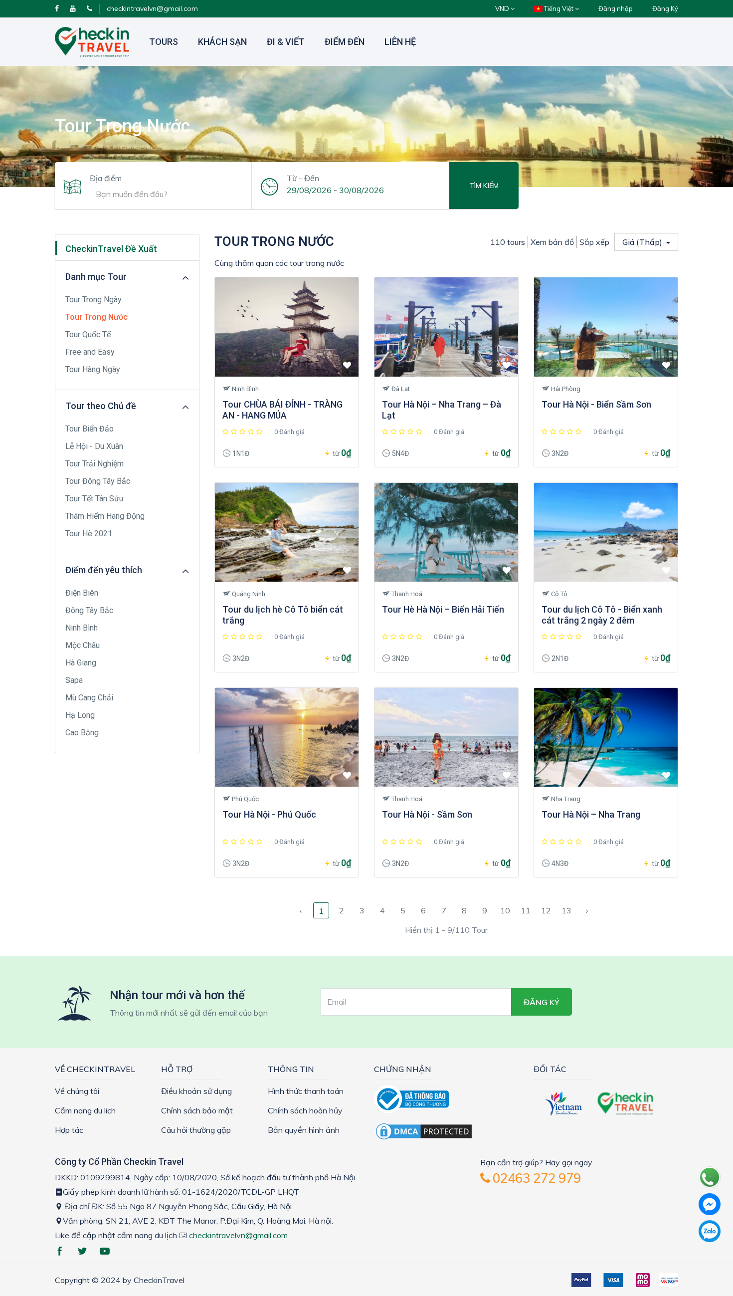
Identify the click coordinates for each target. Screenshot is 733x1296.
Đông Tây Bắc (89, 610)
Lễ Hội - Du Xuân (94, 446)
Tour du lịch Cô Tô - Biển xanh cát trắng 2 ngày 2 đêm (602, 615)
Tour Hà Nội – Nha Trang (591, 814)
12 (546, 910)
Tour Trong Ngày (93, 299)
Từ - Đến (303, 178)
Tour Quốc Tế (88, 334)
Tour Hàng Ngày (92, 369)
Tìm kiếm (484, 185)
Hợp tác (69, 1130)
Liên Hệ (400, 41)
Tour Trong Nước (96, 317)
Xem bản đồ (552, 242)
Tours (163, 41)
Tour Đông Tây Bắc (97, 481)
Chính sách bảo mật (197, 1110)
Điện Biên (81, 593)
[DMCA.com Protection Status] (424, 1130)
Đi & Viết (286, 41)
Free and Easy (90, 352)
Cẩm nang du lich (85, 1110)
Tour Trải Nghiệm (94, 463)
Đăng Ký (665, 8)
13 (566, 910)
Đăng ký (541, 1002)
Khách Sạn (222, 41)
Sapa (74, 680)
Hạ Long (80, 715)
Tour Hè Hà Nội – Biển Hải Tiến (443, 609)
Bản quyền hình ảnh (304, 1130)
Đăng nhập (615, 8)
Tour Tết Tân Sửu (94, 498)
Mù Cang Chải (89, 697)
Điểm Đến (345, 41)
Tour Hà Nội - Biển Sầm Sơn (596, 404)
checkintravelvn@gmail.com (152, 8)
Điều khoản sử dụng (196, 1091)
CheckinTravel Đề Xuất (111, 248)
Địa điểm (106, 178)
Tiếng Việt (559, 8)
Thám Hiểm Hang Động (105, 516)
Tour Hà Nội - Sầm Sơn (427, 814)
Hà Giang (80, 662)
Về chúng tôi (77, 1091)
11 (526, 910)
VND (503, 8)
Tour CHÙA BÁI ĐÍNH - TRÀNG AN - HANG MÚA (282, 410)
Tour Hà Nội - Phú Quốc (269, 814)
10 (505, 910)
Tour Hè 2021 (88, 533)
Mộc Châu (82, 645)
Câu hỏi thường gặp (196, 1130)
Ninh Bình (81, 628)
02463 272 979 (535, 1178)
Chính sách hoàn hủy (305, 1110)
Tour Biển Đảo (89, 428)
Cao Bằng (82, 732)
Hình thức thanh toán (306, 1091)
